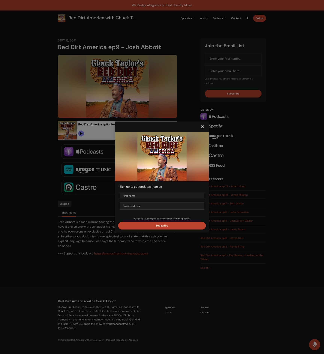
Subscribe (162, 225)
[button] (202, 126)
